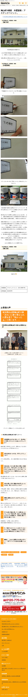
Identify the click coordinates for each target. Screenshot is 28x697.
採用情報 (4, 660)
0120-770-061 (14, 601)
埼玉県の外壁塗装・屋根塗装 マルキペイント (16, 694)
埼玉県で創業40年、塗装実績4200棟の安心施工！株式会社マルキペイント (14, 593)
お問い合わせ (5, 689)
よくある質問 (5, 651)
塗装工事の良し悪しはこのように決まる (10, 623)
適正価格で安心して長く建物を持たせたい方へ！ (12, 626)
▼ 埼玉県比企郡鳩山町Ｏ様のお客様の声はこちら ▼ (15, 16)
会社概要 (4, 665)
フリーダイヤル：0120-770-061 (19, 3)
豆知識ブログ (5, 631)
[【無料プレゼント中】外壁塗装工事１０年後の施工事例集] (14, 575)
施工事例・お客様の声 (6, 640)
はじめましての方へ (6, 621)
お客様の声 (4, 554)
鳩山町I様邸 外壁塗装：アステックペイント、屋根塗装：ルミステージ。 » (20, 565)
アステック (24, 552)
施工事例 (11, 554)
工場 (3, 645)
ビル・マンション (6, 642)
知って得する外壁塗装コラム (8, 629)
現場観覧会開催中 (6, 634)
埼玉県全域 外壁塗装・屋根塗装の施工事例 (10, 552)
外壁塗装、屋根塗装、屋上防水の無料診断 (11, 676)
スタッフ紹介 (5, 657)
